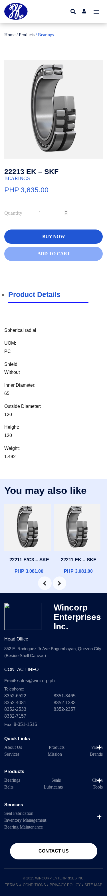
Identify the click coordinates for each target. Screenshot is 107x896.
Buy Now (53, 236)
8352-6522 (15, 695)
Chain (97, 780)
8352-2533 (15, 709)
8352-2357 (65, 709)
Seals (56, 780)
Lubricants (53, 787)
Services (11, 754)
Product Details (34, 294)
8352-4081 (15, 702)
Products (27, 34)
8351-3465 (65, 695)
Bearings (17, 178)
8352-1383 (65, 702)
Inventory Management (25, 820)
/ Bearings (45, 34)
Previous (41, 582)
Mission (55, 754)
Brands (96, 754)
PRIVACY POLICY (65, 885)
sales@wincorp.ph (36, 680)
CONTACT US (54, 851)
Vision (97, 747)
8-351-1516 (25, 724)
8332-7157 (15, 716)
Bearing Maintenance (23, 827)
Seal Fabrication (18, 813)
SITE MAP (93, 885)
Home (9, 34)
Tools (98, 787)
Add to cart (53, 253)
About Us (13, 747)
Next (55, 582)
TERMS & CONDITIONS (25, 885)
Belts (8, 787)
